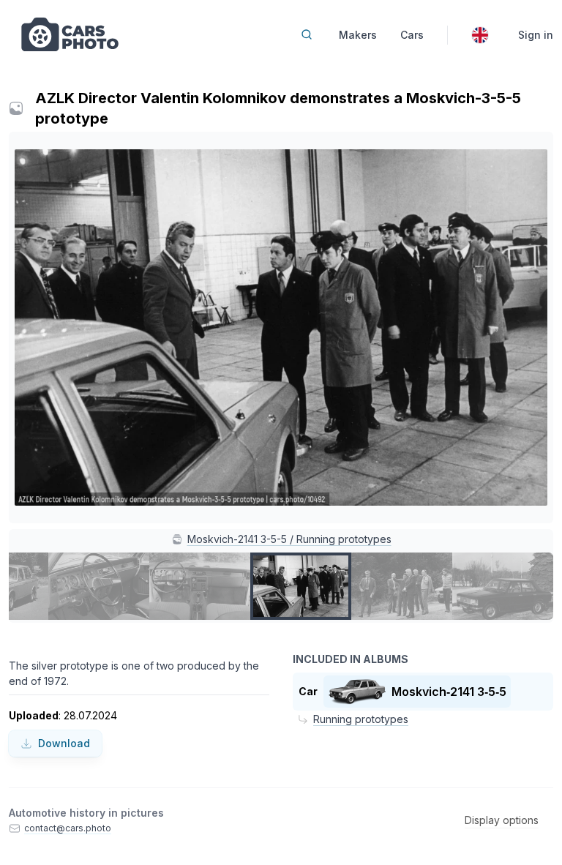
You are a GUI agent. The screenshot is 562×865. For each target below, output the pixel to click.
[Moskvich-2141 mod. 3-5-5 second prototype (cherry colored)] (502, 586)
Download (64, 743)
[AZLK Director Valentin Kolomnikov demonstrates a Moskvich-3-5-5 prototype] (300, 586)
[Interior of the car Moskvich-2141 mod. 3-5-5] (199, 586)
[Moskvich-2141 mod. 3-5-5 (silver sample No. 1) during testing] (401, 586)
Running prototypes (360, 719)
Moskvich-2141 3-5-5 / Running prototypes (289, 539)
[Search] (306, 34)
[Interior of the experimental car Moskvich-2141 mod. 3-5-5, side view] (98, 586)
